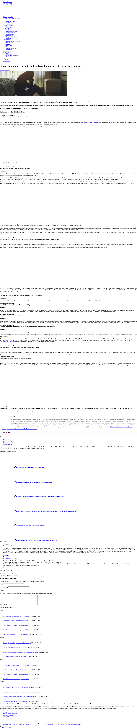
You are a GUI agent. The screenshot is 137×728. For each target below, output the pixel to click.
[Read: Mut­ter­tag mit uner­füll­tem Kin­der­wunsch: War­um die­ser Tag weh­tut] (4, 623)
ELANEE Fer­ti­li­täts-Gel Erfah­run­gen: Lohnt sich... (16, 629)
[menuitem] (70, 22)
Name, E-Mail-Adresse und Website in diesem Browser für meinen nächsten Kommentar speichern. (27, 593)
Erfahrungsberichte (5, 70)
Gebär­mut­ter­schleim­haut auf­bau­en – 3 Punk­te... (15, 647)
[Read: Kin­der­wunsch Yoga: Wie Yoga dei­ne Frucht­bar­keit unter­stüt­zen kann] (4, 619)
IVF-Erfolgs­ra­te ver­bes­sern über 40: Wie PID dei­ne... (16, 616)
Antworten (6, 555)
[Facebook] (1, 432)
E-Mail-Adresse (4, 587)
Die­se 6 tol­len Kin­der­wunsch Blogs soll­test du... (15, 656)
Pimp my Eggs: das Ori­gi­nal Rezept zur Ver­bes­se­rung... (17, 643)
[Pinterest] (6, 432)
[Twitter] (9, 432)
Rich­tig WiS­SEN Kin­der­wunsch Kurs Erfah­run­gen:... (16, 634)
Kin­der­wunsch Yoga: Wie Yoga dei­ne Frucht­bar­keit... (16, 620)
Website (2, 590)
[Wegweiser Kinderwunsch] (12, 14)
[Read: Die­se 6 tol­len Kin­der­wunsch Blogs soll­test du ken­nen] (4, 655)
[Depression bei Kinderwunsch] (33, 95)
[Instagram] (4, 432)
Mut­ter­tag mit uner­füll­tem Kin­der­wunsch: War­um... (16, 625)
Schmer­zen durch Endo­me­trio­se (91, 122)
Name (1, 584)
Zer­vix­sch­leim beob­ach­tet (38, 178)
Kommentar (3, 604)
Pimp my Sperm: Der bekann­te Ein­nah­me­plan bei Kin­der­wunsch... (20, 652)
